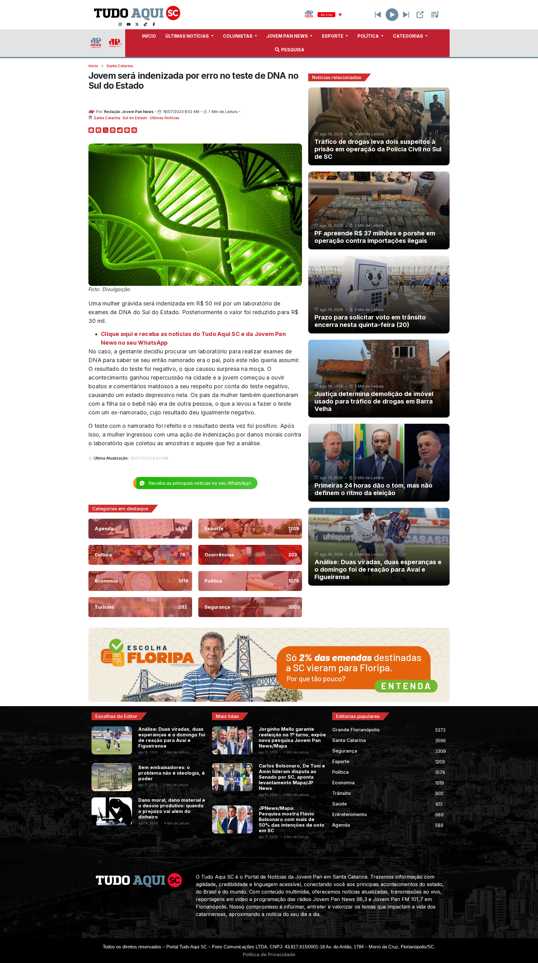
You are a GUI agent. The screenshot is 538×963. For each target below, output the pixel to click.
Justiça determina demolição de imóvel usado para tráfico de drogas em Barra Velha (373, 401)
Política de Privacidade (269, 954)
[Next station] (378, 14)
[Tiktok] (145, 24)
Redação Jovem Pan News (128, 111)
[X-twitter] (137, 24)
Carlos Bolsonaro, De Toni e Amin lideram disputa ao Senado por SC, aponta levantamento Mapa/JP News (292, 777)
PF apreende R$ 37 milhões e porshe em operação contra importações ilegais (374, 236)
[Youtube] (128, 24)
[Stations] (435, 14)
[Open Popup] (420, 14)
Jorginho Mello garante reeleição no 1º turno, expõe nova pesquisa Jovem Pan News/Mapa (292, 737)
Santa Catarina (119, 66)
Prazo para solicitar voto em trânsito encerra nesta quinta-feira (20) (370, 321)
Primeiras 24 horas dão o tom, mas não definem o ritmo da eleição (373, 489)
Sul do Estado (135, 118)
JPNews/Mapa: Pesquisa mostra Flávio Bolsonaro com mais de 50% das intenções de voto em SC (291, 819)
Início (93, 66)
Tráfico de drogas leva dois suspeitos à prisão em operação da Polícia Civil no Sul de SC (377, 149)
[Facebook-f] (154, 24)
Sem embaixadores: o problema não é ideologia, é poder (171, 772)
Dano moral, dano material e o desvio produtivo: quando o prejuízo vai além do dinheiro (171, 808)
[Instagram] (120, 24)
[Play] (392, 14)
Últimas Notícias (164, 118)
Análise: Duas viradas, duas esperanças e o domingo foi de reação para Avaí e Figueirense (377, 569)
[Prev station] (406, 14)
